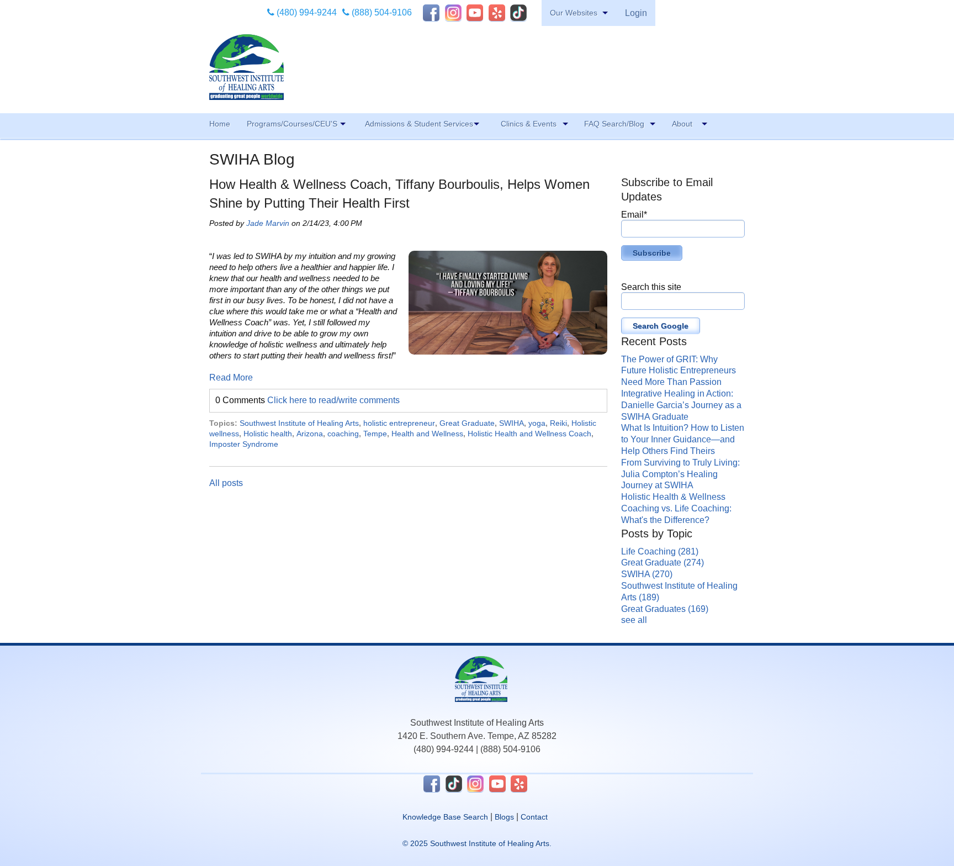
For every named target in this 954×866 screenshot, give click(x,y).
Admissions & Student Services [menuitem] (419, 123)
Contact (534, 816)
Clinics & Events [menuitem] (528, 123)
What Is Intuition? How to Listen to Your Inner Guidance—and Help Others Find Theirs (682, 439)
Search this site (651, 287)
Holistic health (267, 433)
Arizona (309, 433)
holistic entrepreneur (399, 423)
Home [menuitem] (219, 123)
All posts (226, 483)
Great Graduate (467, 423)
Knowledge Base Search (445, 816)
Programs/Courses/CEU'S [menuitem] (292, 123)
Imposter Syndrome (243, 444)
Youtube (475, 12)
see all (634, 620)
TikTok (518, 12)
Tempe (375, 433)
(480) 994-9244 (305, 12)
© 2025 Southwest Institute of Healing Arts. (477, 843)
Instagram (453, 12)
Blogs (504, 816)
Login (636, 13)
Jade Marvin (267, 223)
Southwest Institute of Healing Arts (299, 423)
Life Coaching (659, 551)
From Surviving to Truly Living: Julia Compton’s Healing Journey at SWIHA (680, 474)
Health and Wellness (427, 433)
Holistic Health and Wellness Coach (529, 433)
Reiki (558, 423)
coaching (343, 433)
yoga (536, 423)
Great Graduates (664, 609)
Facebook (431, 12)
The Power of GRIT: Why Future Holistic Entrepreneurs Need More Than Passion (678, 371)
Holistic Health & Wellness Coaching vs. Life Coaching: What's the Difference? (676, 508)
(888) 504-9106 (380, 12)
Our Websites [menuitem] (573, 12)
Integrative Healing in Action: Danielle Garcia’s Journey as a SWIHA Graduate (681, 405)
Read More (231, 377)
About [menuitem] (682, 123)
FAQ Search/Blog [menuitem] (614, 123)
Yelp (497, 12)
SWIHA (511, 423)
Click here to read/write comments (333, 400)
